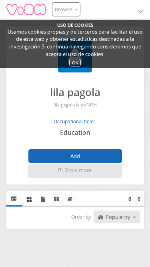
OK (75, 63)
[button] (75, 171)
